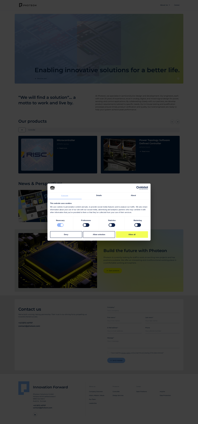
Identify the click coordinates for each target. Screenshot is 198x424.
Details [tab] (99, 195)
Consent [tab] (64, 196)
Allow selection (99, 234)
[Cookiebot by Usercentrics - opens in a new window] (138, 188)
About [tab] (133, 195)
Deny (66, 234)
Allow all (131, 234)
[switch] (86, 225)
